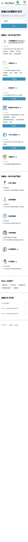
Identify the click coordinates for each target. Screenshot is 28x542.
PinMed (4, 325)
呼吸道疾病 (4, 285)
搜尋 (14, 26)
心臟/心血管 (13, 285)
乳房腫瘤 (12, 51)
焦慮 (11, 72)
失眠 (21, 72)
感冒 (11, 122)
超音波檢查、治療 (7, 53)
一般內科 (10, 325)
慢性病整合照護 (17, 53)
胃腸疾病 (5, 72)
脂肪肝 (4, 144)
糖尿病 (15, 72)
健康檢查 (5, 75)
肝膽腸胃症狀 (22, 285)
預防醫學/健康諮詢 (6, 288)
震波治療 (5, 51)
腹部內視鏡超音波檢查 (8, 119)
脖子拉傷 (18, 51)
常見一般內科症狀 (20, 119)
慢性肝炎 (5, 122)
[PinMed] (9, 3)
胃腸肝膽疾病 (6, 117)
